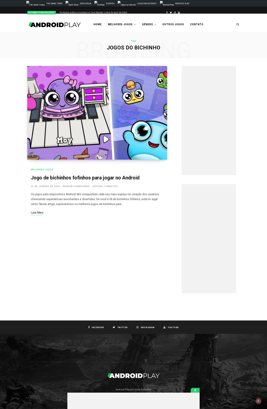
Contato (196, 24)
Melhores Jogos (120, 24)
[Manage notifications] (258, 401)
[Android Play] (54, 24)
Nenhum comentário (76, 186)
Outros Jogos (173, 24)
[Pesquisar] (238, 24)
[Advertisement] (209, 120)
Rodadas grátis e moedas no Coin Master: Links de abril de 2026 (93, 12)
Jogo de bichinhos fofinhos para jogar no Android (85, 178)
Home (98, 24)
